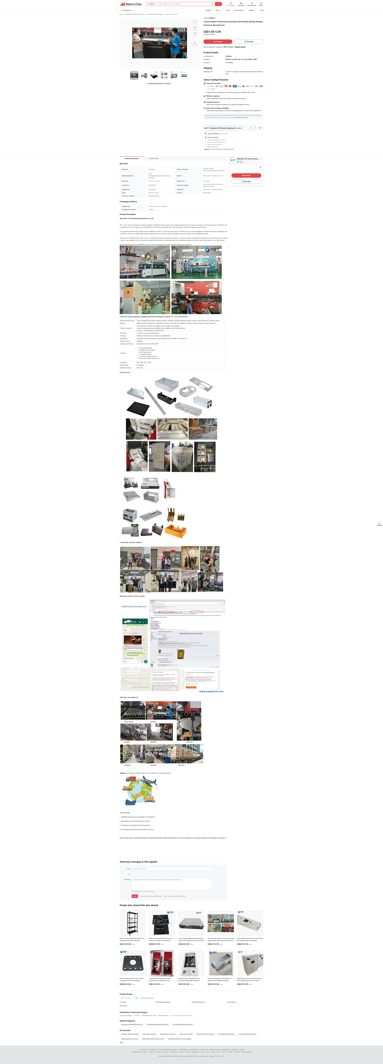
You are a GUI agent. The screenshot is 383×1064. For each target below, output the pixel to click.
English (145, 1052)
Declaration (212, 1056)
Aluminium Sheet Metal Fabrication (158, 1024)
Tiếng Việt (237, 1052)
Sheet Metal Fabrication (171, 14)
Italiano (182, 1052)
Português (158, 1052)
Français (165, 1052)
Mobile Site (235, 1049)
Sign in (261, 5)
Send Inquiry (218, 42)
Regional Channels (215, 1049)
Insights (242, 1049)
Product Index (226, 1049)
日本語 (213, 1052)
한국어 (207, 1052)
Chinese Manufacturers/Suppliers (168, 1049)
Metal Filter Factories (149, 1034)
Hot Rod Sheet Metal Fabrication (183, 1024)
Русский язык (173, 1052)
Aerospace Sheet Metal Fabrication (132, 1024)
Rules (262, 10)
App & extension (239, 10)
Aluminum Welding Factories (130, 1034)
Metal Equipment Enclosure (129, 1039)
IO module (123, 1002)
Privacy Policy (221, 1056)
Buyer (217, 10)
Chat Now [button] (250, 42)
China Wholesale (183, 1049)
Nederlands (195, 1052)
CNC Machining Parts (198, 1002)
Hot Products (142, 1049)
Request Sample (240, 47)
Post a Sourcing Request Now (175, 896)
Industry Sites (204, 1049)
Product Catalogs (147, 998)
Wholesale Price (194, 1049)
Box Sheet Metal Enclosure (226, 1034)
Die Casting (123, 1006)
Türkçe (230, 1052)
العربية (202, 1052)
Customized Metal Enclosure (247, 1034)
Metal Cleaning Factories (167, 1034)
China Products (152, 1049)
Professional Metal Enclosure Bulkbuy (179, 1039)
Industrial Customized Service (155, 14)
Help (227, 10)
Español (151, 1052)
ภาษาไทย (224, 1052)
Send (134, 896)
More (121, 1042)
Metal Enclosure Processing (205, 1034)
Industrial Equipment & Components (135, 14)
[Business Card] (260, 167)
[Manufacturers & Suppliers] (130, 4)
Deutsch (188, 1052)
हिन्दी (218, 1052)
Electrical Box (231, 1002)
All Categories (126, 10)
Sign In (206, 149)
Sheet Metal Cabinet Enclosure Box (153, 1039)
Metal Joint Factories (186, 1034)
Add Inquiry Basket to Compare (160, 83)
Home (121, 14)
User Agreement (202, 1056)
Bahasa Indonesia (247, 1052)
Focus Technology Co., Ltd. (178, 1056)
